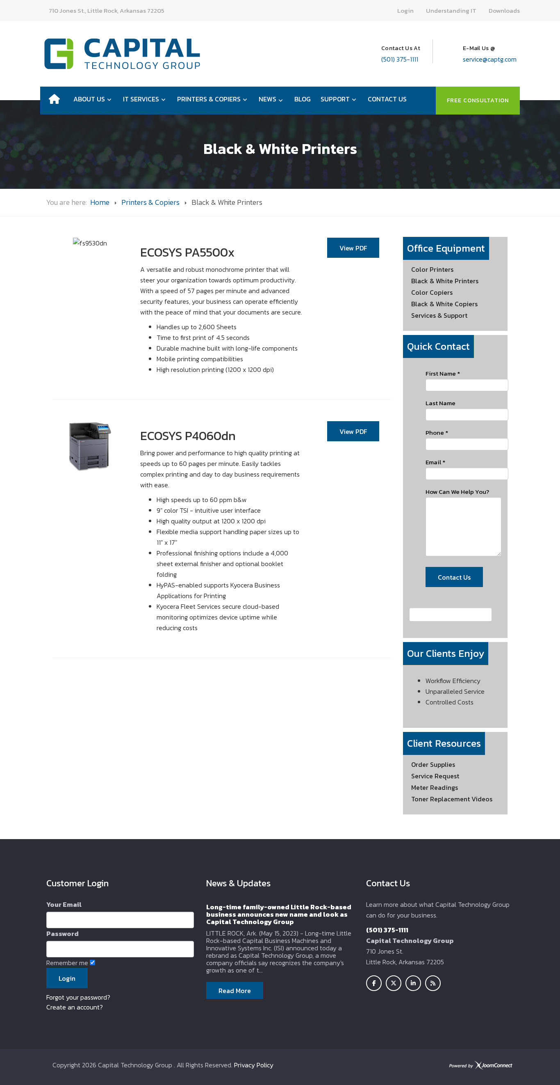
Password (62, 933)
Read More (235, 991)
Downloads (504, 10)
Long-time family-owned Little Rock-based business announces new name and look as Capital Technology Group (278, 914)
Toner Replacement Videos (451, 799)
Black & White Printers (444, 281)
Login (405, 10)
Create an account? (74, 1007)
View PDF (353, 248)
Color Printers (432, 269)
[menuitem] (54, 99)
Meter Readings (434, 787)
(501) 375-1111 (399, 59)
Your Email (64, 904)
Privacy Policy (253, 1065)
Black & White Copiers (444, 304)
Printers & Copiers (150, 202)
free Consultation (478, 100)
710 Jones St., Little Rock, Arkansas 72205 (106, 10)
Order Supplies (433, 764)
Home (99, 202)
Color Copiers (432, 292)
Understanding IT (451, 10)
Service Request (435, 776)
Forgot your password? (78, 997)
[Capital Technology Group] (122, 53)
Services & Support (439, 315)
